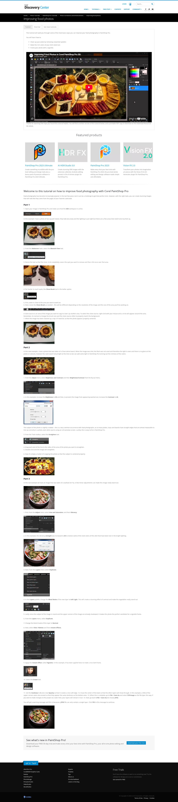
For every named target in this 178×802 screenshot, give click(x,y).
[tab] (28, 27)
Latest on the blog (73, 782)
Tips (69, 774)
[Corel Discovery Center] (36, 7)
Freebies (70, 772)
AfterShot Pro (28, 769)
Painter (26, 774)
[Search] (152, 4)
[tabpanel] (89, 79)
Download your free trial (136, 743)
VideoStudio (27, 784)
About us (71, 777)
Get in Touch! (31, 763)
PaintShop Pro (28, 777)
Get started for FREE (119, 779)
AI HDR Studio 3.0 (66, 165)
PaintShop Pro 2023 (100, 165)
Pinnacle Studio (28, 782)
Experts (70, 769)
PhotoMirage (28, 779)
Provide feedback (73, 779)
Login (124, 4)
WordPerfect (27, 787)
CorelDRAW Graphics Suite (32, 772)
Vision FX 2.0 (129, 165)
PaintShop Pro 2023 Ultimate (38, 165)
